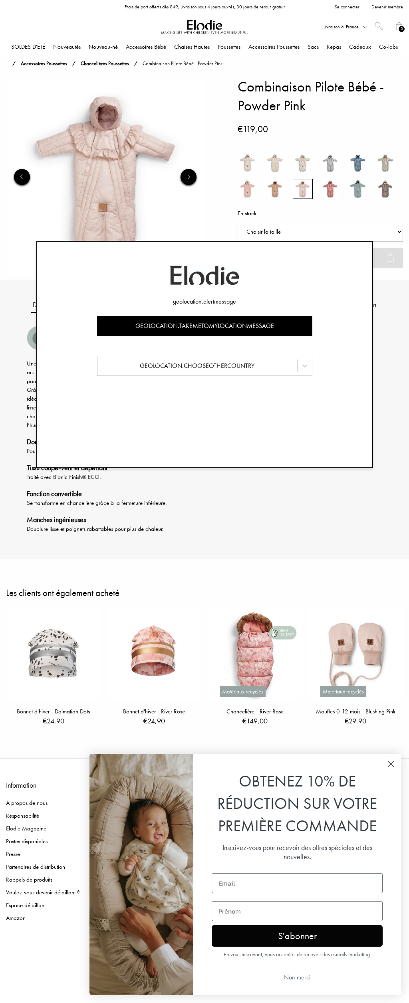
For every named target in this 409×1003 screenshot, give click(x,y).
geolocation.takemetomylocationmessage (204, 326)
